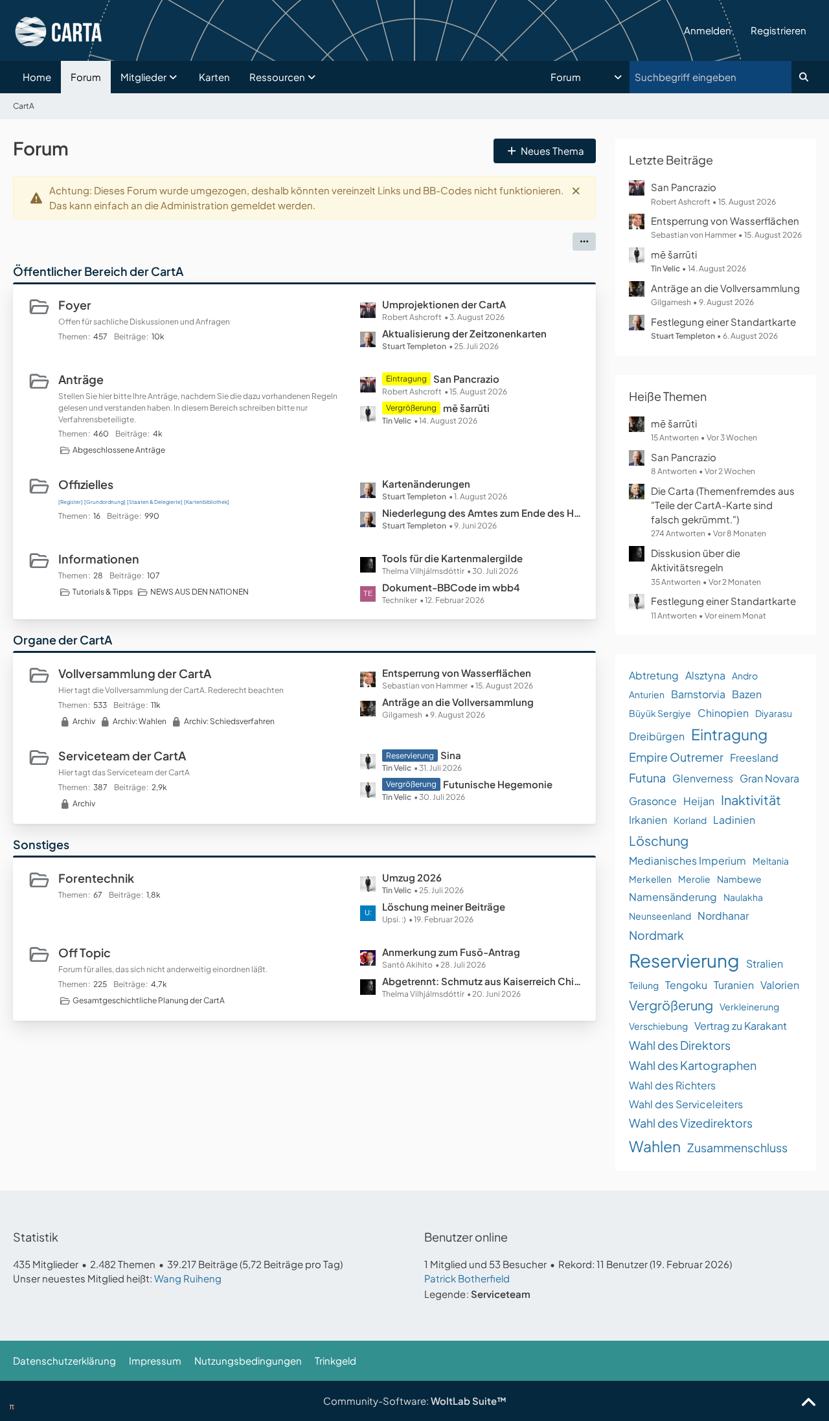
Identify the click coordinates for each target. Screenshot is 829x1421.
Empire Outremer (676, 756)
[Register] (70, 502)
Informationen (98, 558)
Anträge (81, 379)
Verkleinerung (749, 1006)
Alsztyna (705, 675)
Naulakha (743, 897)
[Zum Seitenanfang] (808, 1403)
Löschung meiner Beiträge (443, 906)
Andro (745, 675)
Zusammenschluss (737, 1147)
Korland (690, 820)
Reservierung (684, 960)
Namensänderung (673, 897)
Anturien (646, 694)
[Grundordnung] (105, 502)
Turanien (734, 985)
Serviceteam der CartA (122, 755)
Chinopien (723, 713)
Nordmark (656, 934)
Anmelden (707, 30)
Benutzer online (466, 1236)
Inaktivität (751, 799)
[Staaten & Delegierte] (155, 502)
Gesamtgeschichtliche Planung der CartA (149, 1000)
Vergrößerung (671, 1005)
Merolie (694, 879)
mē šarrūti (466, 408)
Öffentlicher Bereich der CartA (98, 271)
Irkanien (648, 819)
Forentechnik (96, 877)
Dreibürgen (657, 736)
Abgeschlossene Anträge (119, 450)
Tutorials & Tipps (103, 592)
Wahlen (655, 1146)
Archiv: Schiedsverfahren (229, 721)
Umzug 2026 (412, 877)
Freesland (754, 757)
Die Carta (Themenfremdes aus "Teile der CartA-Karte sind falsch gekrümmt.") (723, 504)
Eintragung (729, 734)
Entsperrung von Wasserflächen (456, 672)
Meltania (771, 861)
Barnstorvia (698, 694)
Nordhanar (723, 915)
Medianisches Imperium (687, 860)
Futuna (647, 777)
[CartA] (343, 30)
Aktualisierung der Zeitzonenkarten (464, 333)
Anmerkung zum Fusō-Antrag (451, 952)
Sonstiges (41, 844)
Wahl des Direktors (680, 1045)
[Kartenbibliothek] (206, 502)
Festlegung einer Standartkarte (723, 321)
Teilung (644, 985)
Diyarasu (773, 713)
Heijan (698, 801)
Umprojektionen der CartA (444, 304)
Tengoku (686, 985)
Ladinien (734, 819)
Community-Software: (414, 1400)
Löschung (658, 840)
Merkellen (650, 879)
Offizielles (85, 484)
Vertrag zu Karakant (740, 1025)
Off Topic (84, 952)
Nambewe (739, 879)
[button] (587, 77)
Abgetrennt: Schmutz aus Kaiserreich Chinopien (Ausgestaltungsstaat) (482, 981)
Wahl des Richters (672, 1085)
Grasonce (653, 801)
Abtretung (654, 675)
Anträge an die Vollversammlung (458, 702)
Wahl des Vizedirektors (691, 1122)
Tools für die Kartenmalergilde (452, 558)
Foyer (74, 304)
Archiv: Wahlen (139, 721)
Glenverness (702, 778)
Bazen (747, 694)
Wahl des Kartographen (692, 1065)
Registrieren (778, 30)
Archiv (84, 721)
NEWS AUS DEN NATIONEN (199, 592)
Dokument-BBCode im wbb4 (451, 587)
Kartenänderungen (426, 483)
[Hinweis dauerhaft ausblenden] (575, 190)
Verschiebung (658, 1026)
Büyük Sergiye (660, 713)
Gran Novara (769, 778)
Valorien (779, 985)
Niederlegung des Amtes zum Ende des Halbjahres (482, 512)
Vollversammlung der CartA (134, 673)
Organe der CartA (62, 639)
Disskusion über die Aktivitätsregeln (695, 560)
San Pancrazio (466, 378)
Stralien (764, 963)
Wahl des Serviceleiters (686, 1104)
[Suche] (803, 77)
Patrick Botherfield (467, 1278)
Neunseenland (660, 916)
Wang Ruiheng (187, 1278)
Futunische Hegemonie (497, 784)
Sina (450, 755)
